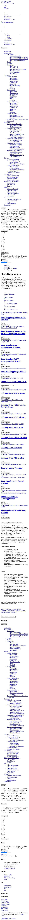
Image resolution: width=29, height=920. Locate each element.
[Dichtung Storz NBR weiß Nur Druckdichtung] (14, 401)
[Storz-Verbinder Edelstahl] (13, 464)
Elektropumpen (14, 79)
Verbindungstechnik (12, 200)
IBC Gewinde (4, 901)
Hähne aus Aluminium (13, 193)
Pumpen (6, 75)
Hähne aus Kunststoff (12, 189)
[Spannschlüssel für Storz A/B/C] (12, 378)
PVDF (15, 211)
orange (4, 257)
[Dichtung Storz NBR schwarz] (13, 389)
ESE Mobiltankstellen (12, 177)
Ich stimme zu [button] (12, 918)
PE (8, 218)
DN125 (4, 229)
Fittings (6, 158)
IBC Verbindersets (15, 70)
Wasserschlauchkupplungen (17, 137)
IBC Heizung (13, 73)
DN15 (9, 224)
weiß (17, 257)
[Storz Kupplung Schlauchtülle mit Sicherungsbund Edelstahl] (14, 328)
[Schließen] (1, 31)
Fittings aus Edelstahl (12, 165)
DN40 (4, 226)
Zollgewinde (4, 905)
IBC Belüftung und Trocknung (18, 69)
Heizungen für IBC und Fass (11, 181)
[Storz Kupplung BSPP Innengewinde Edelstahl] (14, 341)
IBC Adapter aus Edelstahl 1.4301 (19, 57)
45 (3, 238)
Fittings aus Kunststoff (13, 161)
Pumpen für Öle (11, 90)
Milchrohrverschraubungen (17, 163)
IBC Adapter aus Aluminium (17, 60)
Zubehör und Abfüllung (13, 180)
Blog (5, 890)
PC (9, 213)
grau (19, 256)
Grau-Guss (9, 216)
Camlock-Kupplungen (16, 140)
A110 (3, 247)
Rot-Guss (16, 219)
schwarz (5, 256)
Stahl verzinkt (14, 221)
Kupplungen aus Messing (13, 143)
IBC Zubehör (7, 53)
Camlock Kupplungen (16, 125)
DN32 (26, 224)
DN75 (14, 228)
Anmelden (6, 18)
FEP (8, 214)
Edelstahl (3, 218)
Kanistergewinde (5, 902)
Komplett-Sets (14, 81)
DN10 (4, 224)
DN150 (11, 229)
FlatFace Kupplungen (15, 135)
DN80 (20, 228)
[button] (11, 609)
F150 (4, 251)
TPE (25, 221)
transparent (3, 259)
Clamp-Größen (4, 910)
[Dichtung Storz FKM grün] (12, 424)
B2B (5, 888)
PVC (10, 211)
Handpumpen (13, 78)
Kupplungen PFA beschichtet (14, 138)
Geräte (8, 202)
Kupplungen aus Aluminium (14, 150)
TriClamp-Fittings (14, 168)
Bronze (4, 211)
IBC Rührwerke (14, 68)
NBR (2, 221)
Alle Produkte (7, 51)
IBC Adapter (10, 54)
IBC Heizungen (11, 183)
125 (4, 249)
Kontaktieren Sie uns (9, 19)
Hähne (5, 187)
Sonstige (9, 186)
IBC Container (14, 66)
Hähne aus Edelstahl (12, 190)
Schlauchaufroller (11, 203)
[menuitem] (5, 5)
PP (21, 221)
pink (9, 257)
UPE (21, 216)
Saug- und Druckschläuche (14, 199)
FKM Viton (16, 210)
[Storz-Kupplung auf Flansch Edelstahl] (14, 477)
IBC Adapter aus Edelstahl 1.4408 (19, 59)
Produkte (6, 265)
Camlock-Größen (5, 904)
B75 (4, 242)
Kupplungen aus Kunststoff (14, 124)
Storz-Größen (4, 908)
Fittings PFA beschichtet (13, 172)
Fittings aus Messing (12, 171)
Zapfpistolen (13, 82)
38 (3, 236)
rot (13, 257)
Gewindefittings (14, 162)
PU (11, 219)
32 (3, 234)
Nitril (4, 210)
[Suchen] (19, 34)
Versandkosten (7, 885)
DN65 (9, 228)
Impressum (6, 876)
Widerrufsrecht (7, 875)
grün (14, 256)
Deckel (9, 62)
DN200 (17, 229)
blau (10, 256)
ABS (20, 214)
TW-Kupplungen (14, 141)
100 (4, 246)
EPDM (9, 210)
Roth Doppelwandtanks (13, 175)
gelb (22, 257)
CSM (22, 213)
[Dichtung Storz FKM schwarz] (13, 413)
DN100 (26, 228)
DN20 (15, 224)
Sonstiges (9, 65)
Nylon (16, 216)
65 (3, 241)
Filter (11, 87)
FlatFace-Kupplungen (15, 127)
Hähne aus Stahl (11, 195)
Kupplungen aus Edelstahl (13, 128)
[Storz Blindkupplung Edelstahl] (13, 368)
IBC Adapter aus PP (15, 56)
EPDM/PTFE (4, 219)
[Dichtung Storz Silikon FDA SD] (14, 434)
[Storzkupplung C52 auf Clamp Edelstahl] (14, 507)
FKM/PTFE (14, 214)
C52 (4, 239)
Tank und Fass (7, 174)
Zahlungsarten (7, 887)
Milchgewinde (4, 907)
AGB (5, 879)
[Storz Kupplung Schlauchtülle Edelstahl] (14, 314)
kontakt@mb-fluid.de (9, 868)
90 (3, 244)
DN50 (19, 226)
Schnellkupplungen (15, 72)
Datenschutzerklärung (9, 877)
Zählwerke (13, 84)
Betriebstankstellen (15, 85)
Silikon (2, 214)
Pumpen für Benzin (12, 101)
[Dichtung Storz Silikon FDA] (13, 454)
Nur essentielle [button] (4, 918)
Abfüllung (9, 63)
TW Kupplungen (14, 131)
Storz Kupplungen (15, 132)
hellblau (25, 256)
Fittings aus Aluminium (13, 159)
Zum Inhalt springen (6, 1)
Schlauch (12, 88)
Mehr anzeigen (4, 252)
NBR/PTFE (15, 213)
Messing (23, 219)
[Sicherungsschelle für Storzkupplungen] (14, 492)
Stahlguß (18, 218)
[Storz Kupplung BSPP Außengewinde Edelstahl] (14, 355)
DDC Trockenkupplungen (17, 134)
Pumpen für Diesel (12, 76)
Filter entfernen (4, 854)
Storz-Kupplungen (15, 156)
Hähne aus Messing (12, 192)
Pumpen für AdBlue (12, 113)
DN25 (20, 224)
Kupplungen (7, 122)
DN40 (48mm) (12, 226)
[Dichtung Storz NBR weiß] (12, 444)
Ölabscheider (7, 205)
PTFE (7, 221)
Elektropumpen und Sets (16, 116)
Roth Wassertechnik (12, 178)
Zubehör (12, 118)
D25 (4, 233)
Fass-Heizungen (11, 184)
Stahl (12, 218)
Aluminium (24, 210)
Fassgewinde (4, 899)
